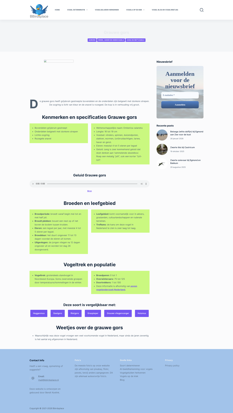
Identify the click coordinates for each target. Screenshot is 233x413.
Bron (89, 191)
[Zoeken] (201, 10)
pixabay (98, 369)
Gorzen (92, 40)
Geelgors (57, 313)
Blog (122, 379)
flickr (105, 369)
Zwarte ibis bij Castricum (182, 147)
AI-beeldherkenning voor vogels (136, 369)
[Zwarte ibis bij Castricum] (162, 149)
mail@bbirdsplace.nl (48, 380)
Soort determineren (130, 365)
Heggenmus (39, 313)
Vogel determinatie (76, 10)
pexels (78, 372)
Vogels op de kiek (134, 10)
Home (57, 10)
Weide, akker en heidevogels (111, 40)
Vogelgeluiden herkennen (107, 10)
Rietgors (75, 313)
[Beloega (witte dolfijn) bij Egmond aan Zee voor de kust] (162, 135)
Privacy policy (172, 365)
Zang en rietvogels (135, 40)
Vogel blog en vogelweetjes (165, 10)
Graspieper (93, 313)
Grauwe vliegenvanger (118, 313)
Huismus (142, 313)
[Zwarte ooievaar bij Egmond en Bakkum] (162, 163)
